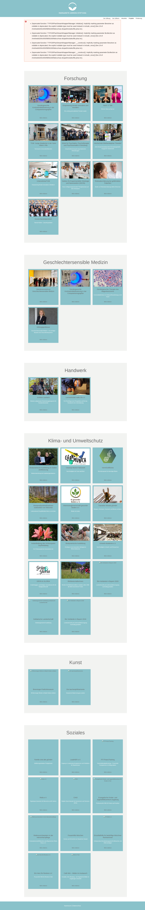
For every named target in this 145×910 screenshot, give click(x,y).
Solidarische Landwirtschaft (43, 619)
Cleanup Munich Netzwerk (75, 468)
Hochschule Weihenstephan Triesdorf (107, 143)
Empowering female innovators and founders (75, 106)
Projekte (131, 18)
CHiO (75, 798)
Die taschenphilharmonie (75, 689)
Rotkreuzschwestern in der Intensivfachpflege (43, 836)
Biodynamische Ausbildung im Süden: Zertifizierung (43, 469)
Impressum (67, 906)
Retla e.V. (43, 798)
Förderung (139, 18)
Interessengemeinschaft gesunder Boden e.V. (75, 507)
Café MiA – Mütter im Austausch (75, 873)
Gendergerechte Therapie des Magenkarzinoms (108, 290)
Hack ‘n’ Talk (107, 105)
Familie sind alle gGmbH (43, 760)
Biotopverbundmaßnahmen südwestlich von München (43, 507)
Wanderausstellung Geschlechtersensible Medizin (43, 290)
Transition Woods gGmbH (107, 505)
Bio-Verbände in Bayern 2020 (107, 581)
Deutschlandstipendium (43, 219)
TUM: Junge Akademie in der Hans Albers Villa (43, 144)
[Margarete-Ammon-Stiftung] (72, 14)
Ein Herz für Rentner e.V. (43, 873)
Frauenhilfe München (75, 835)
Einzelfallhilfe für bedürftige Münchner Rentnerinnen (107, 836)
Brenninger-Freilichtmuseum (43, 689)
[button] (0, 17)
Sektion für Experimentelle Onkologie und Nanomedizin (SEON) (75, 182)
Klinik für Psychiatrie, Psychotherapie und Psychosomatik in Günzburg (75, 144)
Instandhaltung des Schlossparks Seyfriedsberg (43, 544)
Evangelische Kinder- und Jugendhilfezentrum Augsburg (108, 799)
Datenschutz (77, 906)
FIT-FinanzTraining (108, 760)
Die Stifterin (115, 18)
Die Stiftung (106, 18)
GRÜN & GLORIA (43, 581)
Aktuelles (124, 18)
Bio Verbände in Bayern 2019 (75, 619)
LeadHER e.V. (75, 760)
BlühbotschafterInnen (75, 581)
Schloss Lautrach (43, 397)
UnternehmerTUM (43, 181)
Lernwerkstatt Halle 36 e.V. (75, 397)
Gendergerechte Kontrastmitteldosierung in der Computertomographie (43, 107)
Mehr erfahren (43, 118)
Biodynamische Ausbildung (75, 543)
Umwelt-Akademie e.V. (107, 543)
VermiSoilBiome (108, 468)
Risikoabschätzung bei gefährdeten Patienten (108, 182)
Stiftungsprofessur (43, 327)
